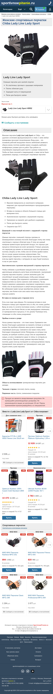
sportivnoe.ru (18, 3)
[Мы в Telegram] (26, 671)
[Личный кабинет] (50, 9)
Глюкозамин (28, 642)
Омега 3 (41, 640)
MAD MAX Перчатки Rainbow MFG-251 (10, 554)
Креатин (28, 637)
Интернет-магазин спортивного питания (26, 625)
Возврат (38, 660)
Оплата (38, 652)
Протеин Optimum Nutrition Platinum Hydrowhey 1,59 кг (39, 437)
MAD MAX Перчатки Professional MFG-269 (37, 596)
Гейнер (16, 637)
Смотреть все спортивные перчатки (14, 528)
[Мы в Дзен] (31, 671)
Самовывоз (38, 656)
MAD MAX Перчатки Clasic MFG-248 (12, 596)
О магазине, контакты (12, 648)
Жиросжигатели (16, 640)
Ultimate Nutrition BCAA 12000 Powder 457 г (37, 490)
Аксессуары (26, 14)
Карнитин (26, 640)
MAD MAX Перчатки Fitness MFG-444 (39, 554)
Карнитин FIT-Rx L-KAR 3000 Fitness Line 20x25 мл (13, 437)
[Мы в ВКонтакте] (21, 671)
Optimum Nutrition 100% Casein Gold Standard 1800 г (13, 491)
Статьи (13, 660)
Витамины (34, 640)
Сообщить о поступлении (16, 122)
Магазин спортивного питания (11, 14)
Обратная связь (12, 656)
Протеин (10, 637)
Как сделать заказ (12, 652)
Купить (35, 463)
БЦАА (22, 637)
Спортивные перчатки (38, 14)
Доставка (38, 648)
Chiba (49, 14)
